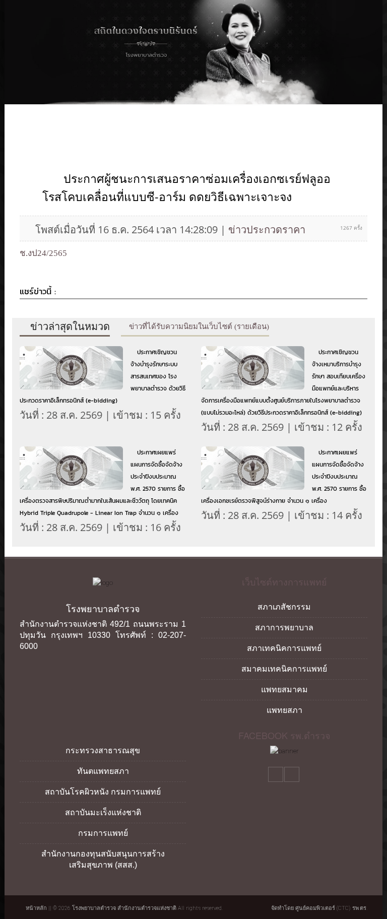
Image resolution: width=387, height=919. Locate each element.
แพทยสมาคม (284, 689)
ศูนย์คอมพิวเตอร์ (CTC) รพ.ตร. (331, 908)
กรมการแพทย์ (103, 833)
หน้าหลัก (35, 908)
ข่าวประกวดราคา (266, 229)
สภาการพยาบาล (284, 627)
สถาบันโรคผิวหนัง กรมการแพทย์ (103, 791)
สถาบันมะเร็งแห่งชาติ (103, 812)
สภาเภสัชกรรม (284, 607)
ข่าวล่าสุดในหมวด (69, 326)
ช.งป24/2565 (43, 253)
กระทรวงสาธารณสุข (103, 750)
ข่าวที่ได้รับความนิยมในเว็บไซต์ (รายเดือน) (198, 326)
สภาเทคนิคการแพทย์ (284, 648)
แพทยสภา (284, 710)
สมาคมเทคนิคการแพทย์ (284, 669)
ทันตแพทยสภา (103, 771)
